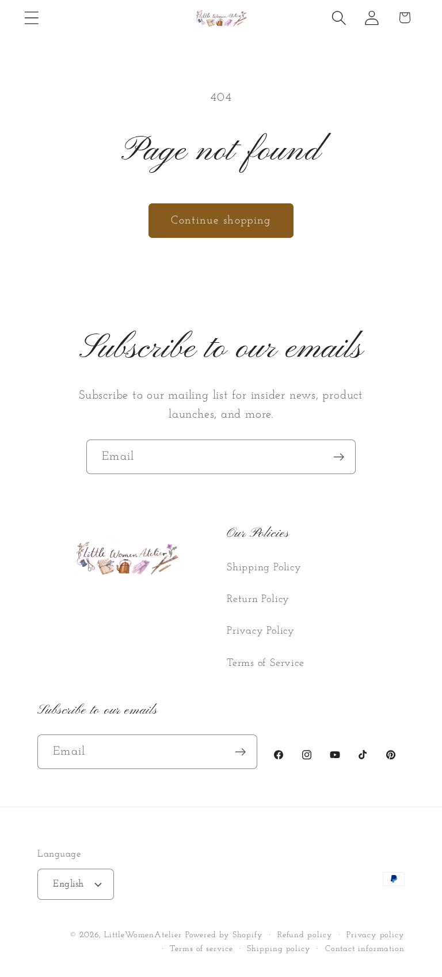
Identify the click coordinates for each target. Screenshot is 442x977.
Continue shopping (220, 220)
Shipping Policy (264, 567)
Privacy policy (375, 935)
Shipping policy (279, 949)
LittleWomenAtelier (142, 935)
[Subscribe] (338, 457)
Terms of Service (265, 663)
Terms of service (201, 949)
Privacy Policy (261, 631)
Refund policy (305, 935)
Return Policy (258, 599)
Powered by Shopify (224, 935)
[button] (31, 17)
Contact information (365, 949)
